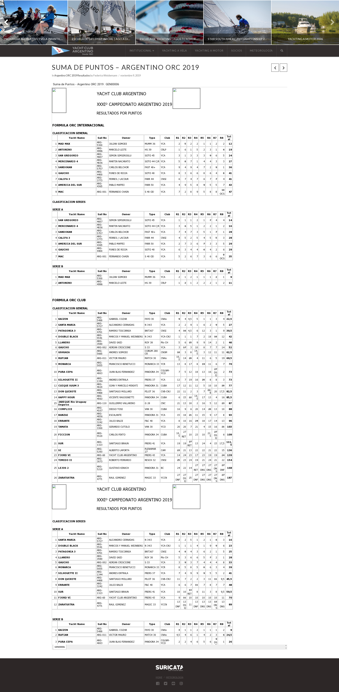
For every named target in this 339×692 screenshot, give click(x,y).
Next (330, 22)
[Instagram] (181, 683)
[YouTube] (173, 683)
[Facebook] (157, 683)
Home (159, 677)
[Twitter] (165, 683)
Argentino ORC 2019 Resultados (72, 75)
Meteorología (174, 677)
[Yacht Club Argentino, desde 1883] (72, 50)
